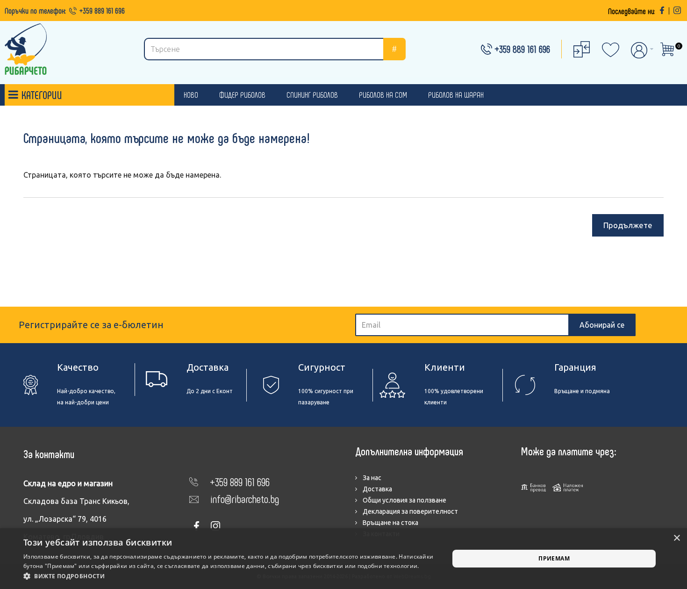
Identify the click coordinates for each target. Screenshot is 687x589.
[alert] (343, 558)
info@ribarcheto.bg (244, 498)
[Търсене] (394, 49)
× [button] (676, 538)
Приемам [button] (554, 558)
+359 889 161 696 (102, 10)
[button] (230, 576)
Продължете (627, 225)
